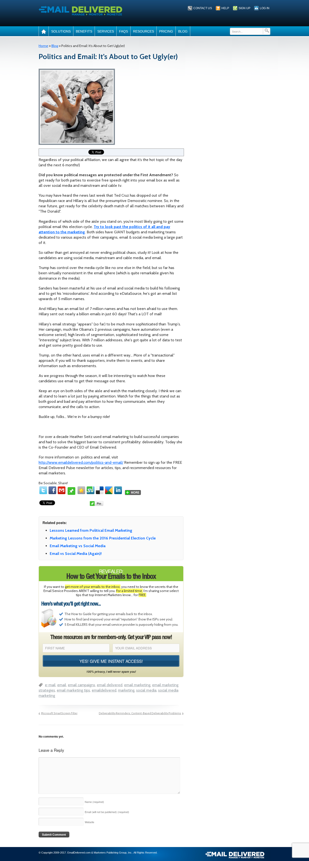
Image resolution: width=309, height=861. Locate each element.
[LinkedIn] (118, 490)
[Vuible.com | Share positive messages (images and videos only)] (71, 493)
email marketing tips (73, 690)
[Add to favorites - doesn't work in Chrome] (81, 490)
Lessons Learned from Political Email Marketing (91, 530)
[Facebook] (52, 490)
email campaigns (81, 685)
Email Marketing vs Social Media (77, 546)
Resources (143, 31)
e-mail (50, 685)
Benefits (84, 31)
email (61, 685)
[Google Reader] (109, 490)
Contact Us (202, 8)
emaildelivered (104, 690)
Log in (264, 8)
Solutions (61, 31)
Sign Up (244, 8)
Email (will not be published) (107, 812)
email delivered (109, 685)
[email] (61, 490)
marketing (126, 690)
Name (94, 802)
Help (225, 8)
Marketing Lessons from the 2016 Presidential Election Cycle (103, 538)
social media (146, 690)
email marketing (137, 685)
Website (89, 822)
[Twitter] (43, 490)
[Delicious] (100, 490)
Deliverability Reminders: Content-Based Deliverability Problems (140, 713)
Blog (183, 31)
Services (105, 31)
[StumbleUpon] (90, 490)
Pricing (166, 31)
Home (43, 46)
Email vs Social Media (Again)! (76, 553)
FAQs (123, 31)
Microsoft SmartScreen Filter (59, 713)
